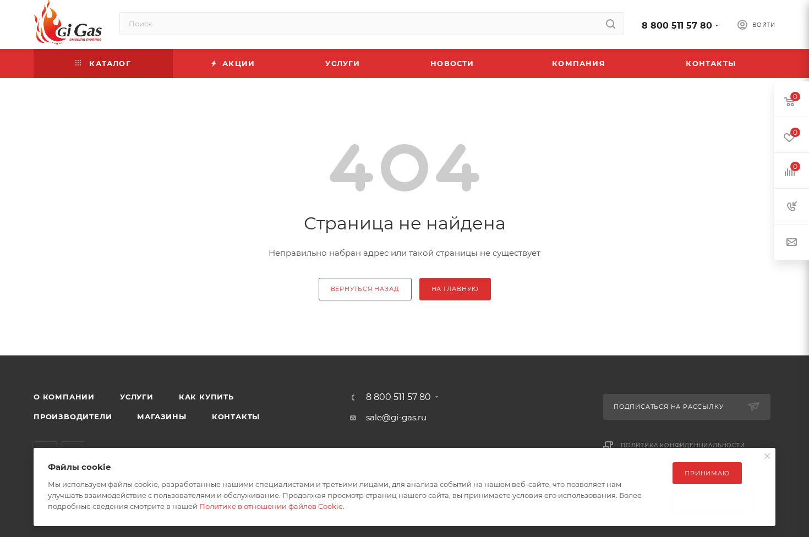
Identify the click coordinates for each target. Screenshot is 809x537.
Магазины (161, 416)
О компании (64, 396)
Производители (73, 416)
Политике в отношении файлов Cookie (271, 506)
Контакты (236, 416)
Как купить (206, 396)
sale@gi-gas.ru (396, 417)
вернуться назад (365, 289)
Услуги (137, 396)
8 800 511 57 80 (677, 25)
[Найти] (610, 23)
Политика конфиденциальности (683, 445)
